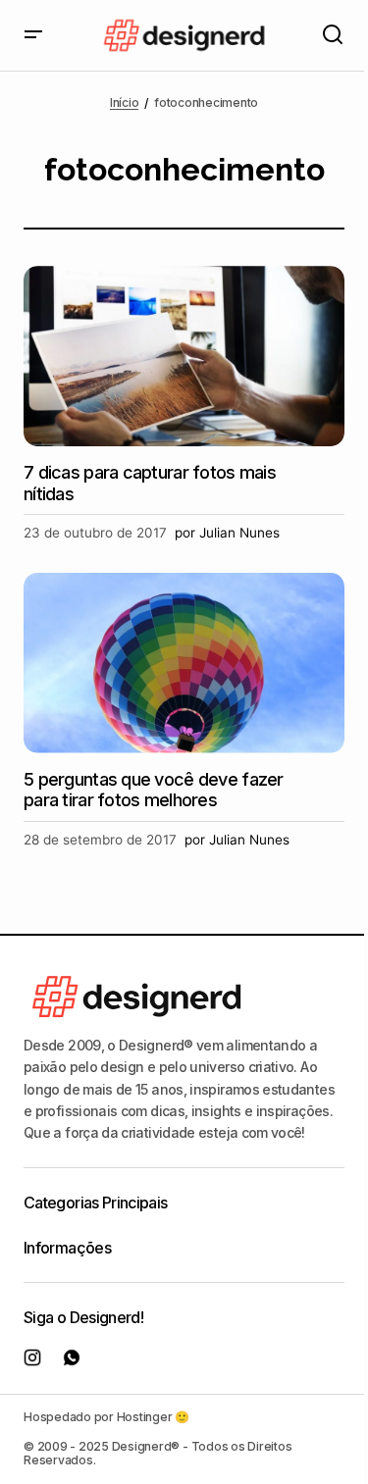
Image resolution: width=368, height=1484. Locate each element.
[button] (33, 35)
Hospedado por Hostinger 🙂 (106, 1416)
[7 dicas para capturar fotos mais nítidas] (184, 356)
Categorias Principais (96, 1202)
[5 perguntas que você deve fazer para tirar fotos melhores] (184, 663)
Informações (67, 1247)
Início (124, 102)
